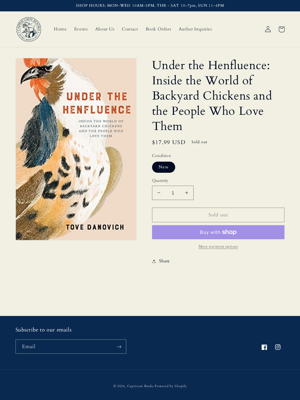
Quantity (160, 180)
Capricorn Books (140, 386)
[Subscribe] (119, 346)
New (163, 167)
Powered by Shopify (171, 386)
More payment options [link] (218, 246)
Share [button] (164, 261)
